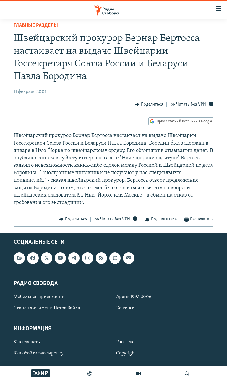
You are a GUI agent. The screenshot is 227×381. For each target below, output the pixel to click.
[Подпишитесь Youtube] (60, 258)
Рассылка (126, 342)
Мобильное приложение (40, 297)
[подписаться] (128, 258)
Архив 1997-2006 (133, 297)
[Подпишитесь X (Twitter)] (46, 258)
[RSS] (101, 258)
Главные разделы (36, 25)
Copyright (126, 353)
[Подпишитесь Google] (19, 258)
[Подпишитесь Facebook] (32, 258)
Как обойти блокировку (39, 353)
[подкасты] (90, 373)
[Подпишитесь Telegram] (74, 258)
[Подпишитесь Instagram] (87, 258)
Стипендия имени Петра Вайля (47, 308)
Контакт (125, 308)
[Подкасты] (115, 258)
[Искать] (187, 373)
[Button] (149, 104)
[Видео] (138, 373)
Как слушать (27, 342)
